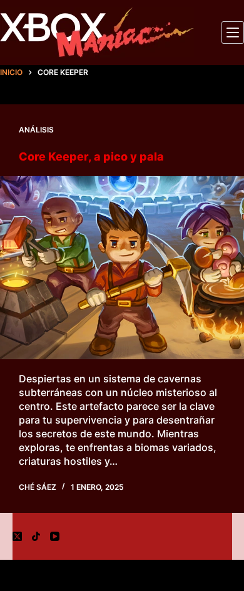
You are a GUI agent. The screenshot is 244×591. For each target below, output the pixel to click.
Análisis (36, 129)
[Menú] (232, 32)
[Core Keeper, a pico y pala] (122, 267)
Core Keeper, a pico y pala (91, 156)
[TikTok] (36, 536)
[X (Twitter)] (17, 536)
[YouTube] (54, 536)
